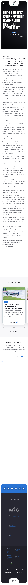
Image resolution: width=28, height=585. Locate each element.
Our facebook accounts (4, 488)
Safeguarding (19, 572)
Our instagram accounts (15, 488)
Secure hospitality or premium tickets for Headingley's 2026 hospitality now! (14, 263)
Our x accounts (8, 488)
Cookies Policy (8, 572)
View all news (14, 331)
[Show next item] (24, 327)
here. (22, 356)
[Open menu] (4, 4)
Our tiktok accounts (19, 488)
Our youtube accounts (12, 488)
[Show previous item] (3, 327)
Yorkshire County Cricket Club (14, 3)
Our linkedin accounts (23, 488)
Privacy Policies (19, 569)
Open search (24, 3)
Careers (8, 569)
